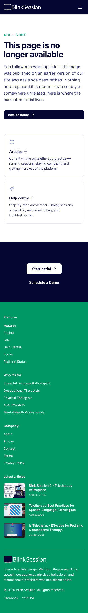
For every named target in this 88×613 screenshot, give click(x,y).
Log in (8, 354)
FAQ (7, 340)
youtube (28, 598)
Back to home (18, 115)
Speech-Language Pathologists (27, 383)
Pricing (9, 332)
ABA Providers (14, 405)
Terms (8, 456)
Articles (9, 441)
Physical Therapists (18, 398)
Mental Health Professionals (24, 412)
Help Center (12, 347)
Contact (9, 448)
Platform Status (15, 361)
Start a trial (41, 269)
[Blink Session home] (22, 7)
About (8, 434)
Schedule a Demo (44, 282)
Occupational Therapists (22, 390)
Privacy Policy (14, 463)
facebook (11, 598)
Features (10, 325)
